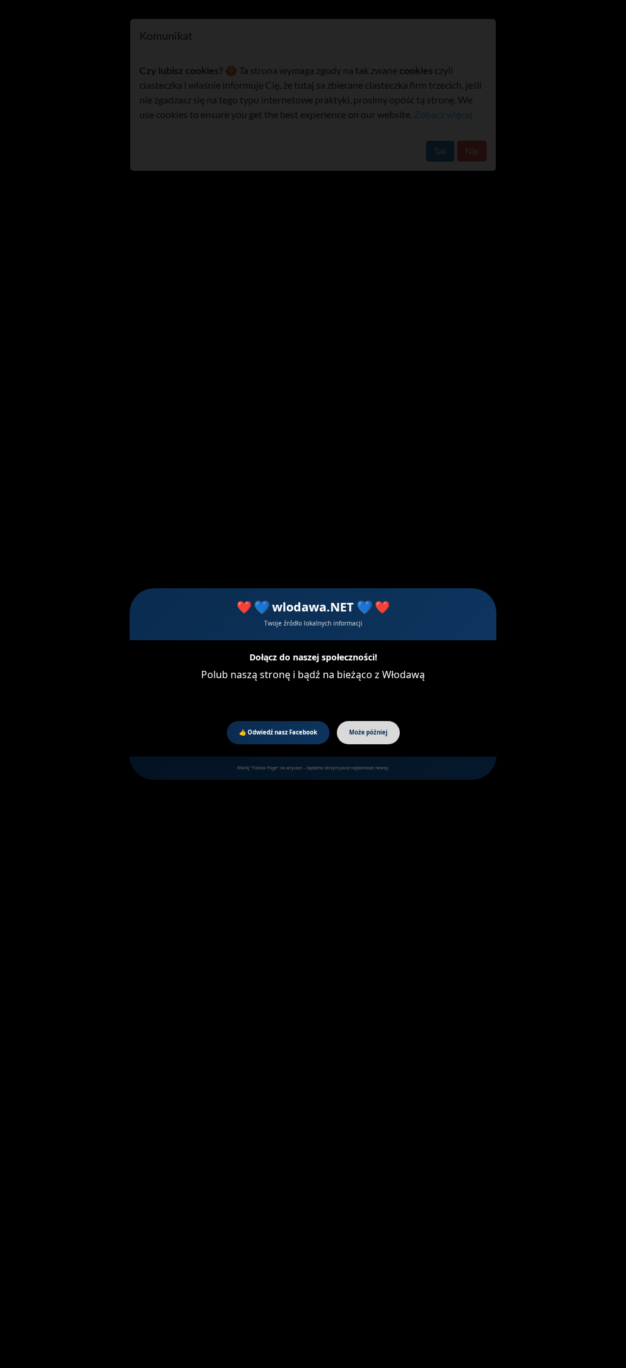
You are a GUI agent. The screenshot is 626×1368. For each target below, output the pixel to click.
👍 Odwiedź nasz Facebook (278, 732)
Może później (368, 732)
